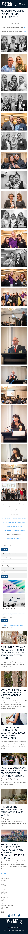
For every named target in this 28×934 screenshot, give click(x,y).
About (2, 908)
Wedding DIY (3, 893)
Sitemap (2, 912)
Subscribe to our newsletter (14, 538)
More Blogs (3, 873)
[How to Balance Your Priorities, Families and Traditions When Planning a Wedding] (14, 759)
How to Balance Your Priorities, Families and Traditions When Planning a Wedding (14, 771)
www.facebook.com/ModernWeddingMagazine (14, 518)
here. (24, 27)
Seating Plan (3, 899)
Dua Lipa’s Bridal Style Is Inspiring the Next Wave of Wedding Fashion (13, 693)
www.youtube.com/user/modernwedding (14, 530)
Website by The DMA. (16, 927)
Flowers (2, 884)
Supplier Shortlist (11, 615)
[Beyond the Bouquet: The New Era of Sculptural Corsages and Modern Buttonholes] (14, 719)
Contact (2, 911)
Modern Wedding (14, 922)
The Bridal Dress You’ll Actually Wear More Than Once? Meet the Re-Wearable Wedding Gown (14, 652)
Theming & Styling (4, 885)
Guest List (18, 613)
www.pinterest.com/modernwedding (14, 526)
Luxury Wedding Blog (16, 930)
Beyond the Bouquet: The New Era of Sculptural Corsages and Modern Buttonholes (13, 733)
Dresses (2, 881)
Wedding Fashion (4, 891)
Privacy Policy (14, 928)
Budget (2, 903)
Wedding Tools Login (4, 907)
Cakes (2, 882)
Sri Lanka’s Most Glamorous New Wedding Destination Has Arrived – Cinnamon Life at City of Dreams (13, 851)
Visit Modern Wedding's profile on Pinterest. (13, 625)
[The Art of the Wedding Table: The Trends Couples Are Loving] (14, 797)
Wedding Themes (4, 892)
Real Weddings (3, 880)
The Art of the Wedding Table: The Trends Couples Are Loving (12, 810)
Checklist (5, 613)
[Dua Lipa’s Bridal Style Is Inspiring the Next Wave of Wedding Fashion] (14, 679)
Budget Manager (12, 613)
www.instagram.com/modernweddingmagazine (14, 522)
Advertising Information (5, 909)
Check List (2, 901)
